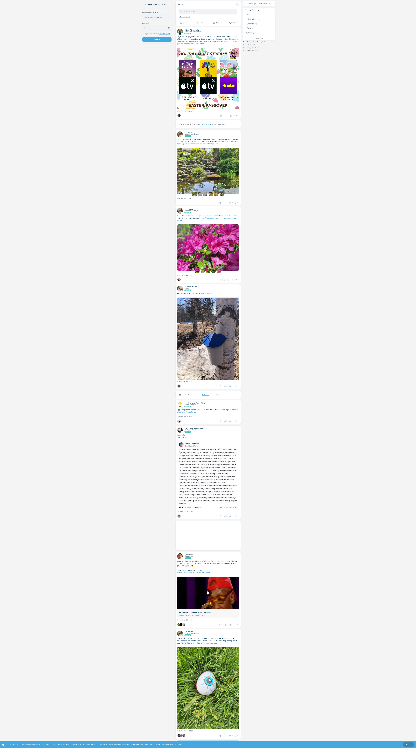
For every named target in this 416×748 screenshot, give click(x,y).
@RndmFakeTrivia (190, 405)
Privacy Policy (261, 42)
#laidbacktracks (188, 573)
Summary (187, 33)
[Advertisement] (208, 535)
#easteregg (212, 643)
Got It (408, 744)
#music (179, 573)
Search (180, 4)
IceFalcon (205, 395)
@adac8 (187, 288)
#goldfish (214, 144)
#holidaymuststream (196, 41)
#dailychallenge (228, 39)
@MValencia (188, 556)
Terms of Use (251, 42)
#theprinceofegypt (222, 41)
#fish (209, 144)
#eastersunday (209, 41)
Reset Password (164, 34)
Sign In (157, 39)
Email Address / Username (150, 12)
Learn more (176, 744)
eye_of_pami (206, 124)
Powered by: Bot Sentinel (251, 48)
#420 (208, 573)
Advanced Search (184, 17)
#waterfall (203, 144)
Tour (244, 42)
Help (255, 45)
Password (145, 23)
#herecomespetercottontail (194, 44)
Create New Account (155, 4)
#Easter (224, 142)
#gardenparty (182, 144)
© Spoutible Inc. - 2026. (251, 51)
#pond (196, 144)
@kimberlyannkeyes (191, 134)
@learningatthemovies (192, 32)
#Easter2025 (192, 643)
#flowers (180, 220)
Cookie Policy (247, 45)
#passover (233, 41)
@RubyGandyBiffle (190, 430)
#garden (191, 144)
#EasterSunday (191, 412)
